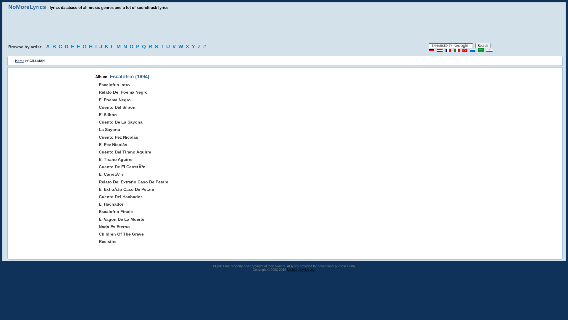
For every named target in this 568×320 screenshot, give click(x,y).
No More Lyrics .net (301, 269)
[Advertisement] (284, 26)
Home (19, 61)
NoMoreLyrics (27, 7)
